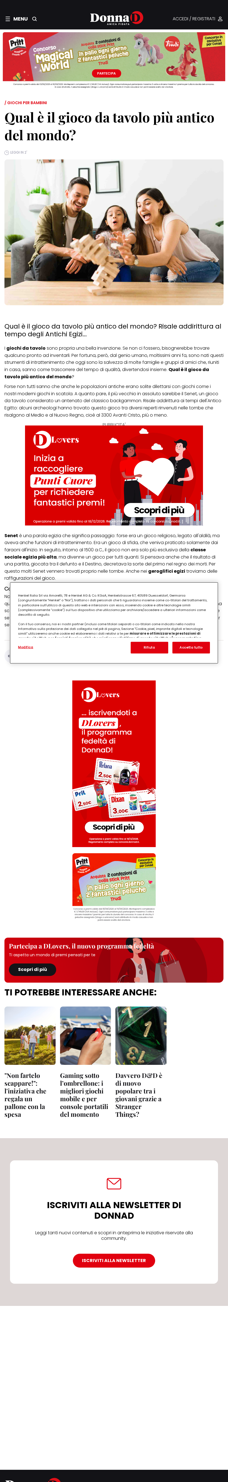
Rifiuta (149, 647)
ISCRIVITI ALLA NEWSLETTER (114, 1260)
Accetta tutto (191, 647)
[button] (17, 19)
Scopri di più (32, 969)
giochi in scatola (55, 393)
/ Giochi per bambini (25, 103)
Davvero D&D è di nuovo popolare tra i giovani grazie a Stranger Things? (138, 1094)
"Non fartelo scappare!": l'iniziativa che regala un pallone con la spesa (25, 1094)
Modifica (25, 647)
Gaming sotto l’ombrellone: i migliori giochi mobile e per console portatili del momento (84, 1094)
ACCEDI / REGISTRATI (194, 19)
